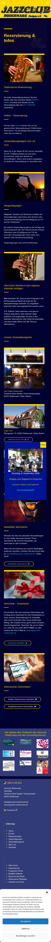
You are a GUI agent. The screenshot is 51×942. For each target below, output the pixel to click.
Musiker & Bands (15, 874)
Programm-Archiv (15, 871)
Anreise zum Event (16, 882)
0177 (25, 105)
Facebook (11, 810)
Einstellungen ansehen (25, 936)
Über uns (12, 844)
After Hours (13, 865)
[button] (47, 892)
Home (11, 831)
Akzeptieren (25, 921)
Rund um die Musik (16, 876)
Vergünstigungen (15, 839)
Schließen (43, 445)
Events (18, 125)
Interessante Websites (17, 879)
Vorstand (12, 847)
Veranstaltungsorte (16, 842)
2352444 (31, 105)
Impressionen (14, 868)
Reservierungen (15, 836)
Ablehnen (26, 928)
